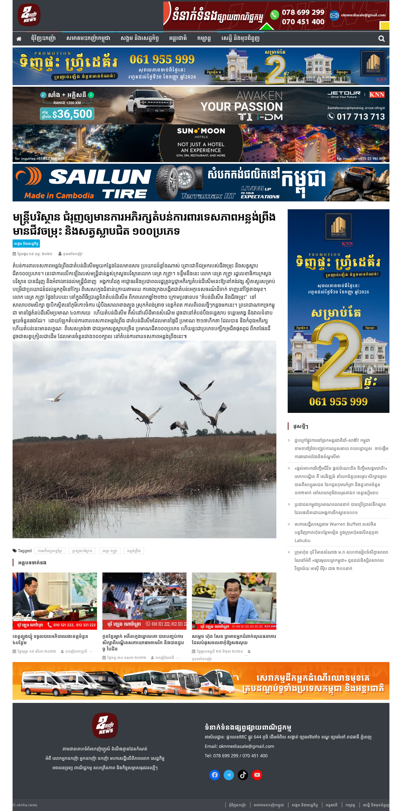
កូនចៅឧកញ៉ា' (73, 253)
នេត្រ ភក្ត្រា (109, 550)
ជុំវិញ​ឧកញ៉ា (43, 38)
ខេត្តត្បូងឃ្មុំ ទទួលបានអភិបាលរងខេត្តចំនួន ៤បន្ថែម (50, 639)
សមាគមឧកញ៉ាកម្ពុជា (88, 38)
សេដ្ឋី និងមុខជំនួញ (240, 38)
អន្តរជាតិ (178, 38)
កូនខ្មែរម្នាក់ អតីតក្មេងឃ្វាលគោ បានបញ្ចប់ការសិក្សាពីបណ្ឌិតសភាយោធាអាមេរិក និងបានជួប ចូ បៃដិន (143, 642)
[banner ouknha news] (276, 14)
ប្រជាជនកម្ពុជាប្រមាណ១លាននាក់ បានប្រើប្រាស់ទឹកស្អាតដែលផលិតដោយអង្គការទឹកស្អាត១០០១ (340, 508)
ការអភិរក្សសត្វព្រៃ (50, 550)
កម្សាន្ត (204, 38)
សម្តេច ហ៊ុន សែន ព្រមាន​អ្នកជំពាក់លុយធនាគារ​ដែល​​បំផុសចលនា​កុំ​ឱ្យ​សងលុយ (234, 639)
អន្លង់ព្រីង (134, 550)
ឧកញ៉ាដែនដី (164, 657)
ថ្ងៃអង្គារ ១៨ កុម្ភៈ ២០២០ (35, 253)
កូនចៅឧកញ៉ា (202, 658)
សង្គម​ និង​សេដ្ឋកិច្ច (140, 38)
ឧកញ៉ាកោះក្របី (76, 651)
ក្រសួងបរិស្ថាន (82, 550)
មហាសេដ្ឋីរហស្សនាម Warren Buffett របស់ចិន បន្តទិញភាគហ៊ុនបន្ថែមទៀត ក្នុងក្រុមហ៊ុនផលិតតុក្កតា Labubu (336, 532)
